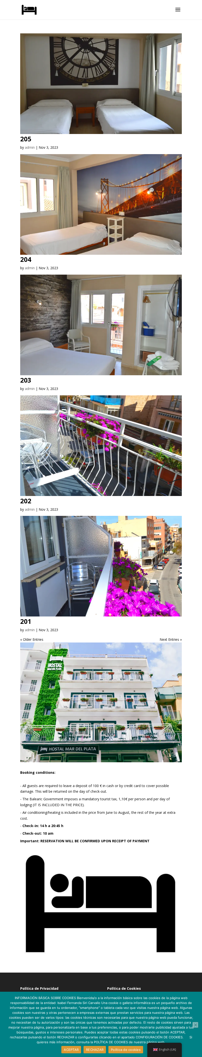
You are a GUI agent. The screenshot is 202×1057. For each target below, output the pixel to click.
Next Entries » (171, 639)
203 (25, 380)
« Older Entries (31, 639)
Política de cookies (126, 1050)
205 (25, 138)
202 (25, 500)
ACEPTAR (71, 1050)
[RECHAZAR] (195, 1025)
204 (25, 259)
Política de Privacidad (39, 988)
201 (25, 621)
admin (30, 147)
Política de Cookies (124, 988)
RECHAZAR (94, 1050)
